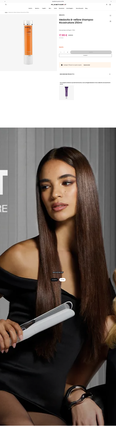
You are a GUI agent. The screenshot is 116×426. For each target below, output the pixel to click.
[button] (6, 4)
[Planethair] (59, 4)
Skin (50, 8)
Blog (86, 8)
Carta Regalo (69, 8)
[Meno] (60, 52)
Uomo (55, 8)
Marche (37, 8)
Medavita (62, 15)
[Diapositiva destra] (111, 1)
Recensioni (61, 8)
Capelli (43, 8)
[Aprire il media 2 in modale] (28, 42)
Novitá (30, 8)
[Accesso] (106, 4)
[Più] (67, 52)
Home (6, 12)
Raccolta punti (79, 8)
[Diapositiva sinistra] (5, 1)
